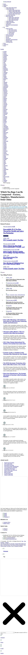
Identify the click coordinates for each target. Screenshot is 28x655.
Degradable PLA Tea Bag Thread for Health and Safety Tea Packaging (13, 231)
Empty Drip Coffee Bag (14, 17)
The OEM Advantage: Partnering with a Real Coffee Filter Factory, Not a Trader (14, 363)
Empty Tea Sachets (8, 471)
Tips (22, 541)
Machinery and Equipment (11, 39)
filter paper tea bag (13, 29)
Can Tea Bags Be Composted (10, 467)
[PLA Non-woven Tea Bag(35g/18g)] (6, 255)
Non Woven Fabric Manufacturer (11, 466)
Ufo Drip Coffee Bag (10, 15)
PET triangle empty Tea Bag (13, 240)
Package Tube (9, 40)
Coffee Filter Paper (10, 8)
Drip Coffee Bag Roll (13, 20)
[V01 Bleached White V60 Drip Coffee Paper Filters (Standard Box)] (9, 311)
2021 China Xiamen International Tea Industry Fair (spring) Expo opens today (14, 342)
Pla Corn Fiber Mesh (14, 206)
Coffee (4, 6)
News (4, 43)
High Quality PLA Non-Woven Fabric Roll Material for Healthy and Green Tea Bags (15, 303)
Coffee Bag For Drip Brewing (17, 207)
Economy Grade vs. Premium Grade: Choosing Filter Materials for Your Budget (15, 353)
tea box (7, 37)
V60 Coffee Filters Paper (11, 7)
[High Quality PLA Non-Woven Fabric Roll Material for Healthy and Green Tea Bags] (11, 300)
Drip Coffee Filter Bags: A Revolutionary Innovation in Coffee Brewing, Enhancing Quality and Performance (15, 321)
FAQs (4, 45)
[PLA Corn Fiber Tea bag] (9, 288)
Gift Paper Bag (9, 42)
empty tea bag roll (10, 34)
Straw (7, 26)
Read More (5, 235)
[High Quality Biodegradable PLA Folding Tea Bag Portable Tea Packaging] (11, 249)
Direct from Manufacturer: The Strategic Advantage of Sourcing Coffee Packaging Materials (14, 375)
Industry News (6, 523)
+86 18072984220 (11, 537)
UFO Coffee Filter (23, 206)
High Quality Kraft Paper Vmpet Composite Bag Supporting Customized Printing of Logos (14, 286)
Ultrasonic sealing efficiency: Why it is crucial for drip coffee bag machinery (13, 332)
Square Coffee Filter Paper (14, 11)
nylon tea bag (11, 32)
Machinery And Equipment (12, 24)
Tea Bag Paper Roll (8, 473)
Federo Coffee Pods (8, 475)
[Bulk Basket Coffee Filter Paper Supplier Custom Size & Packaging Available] (16, 294)
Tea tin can (8, 38)
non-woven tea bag (13, 31)
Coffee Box (8, 23)
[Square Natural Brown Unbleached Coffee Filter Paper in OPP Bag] (9, 277)
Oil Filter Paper (6, 544)
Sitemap (7, 542)
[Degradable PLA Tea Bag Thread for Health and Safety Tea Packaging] (9, 226)
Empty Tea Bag (9, 28)
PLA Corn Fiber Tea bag (11, 290)
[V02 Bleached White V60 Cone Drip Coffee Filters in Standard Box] (9, 305)
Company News (6, 522)
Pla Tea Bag (11, 33)
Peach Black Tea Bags (9, 465)
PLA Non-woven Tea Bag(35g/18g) (10, 257)
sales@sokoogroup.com (11, 538)
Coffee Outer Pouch (10, 22)
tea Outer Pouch (9, 35)
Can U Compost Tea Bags (16, 546)
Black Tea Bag (7, 472)
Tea (4, 27)
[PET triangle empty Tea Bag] (6, 238)
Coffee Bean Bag (9, 21)
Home (4, 4)
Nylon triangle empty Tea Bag (13, 268)
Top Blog (5, 530)
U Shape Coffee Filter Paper (15, 12)
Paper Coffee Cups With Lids (10, 470)
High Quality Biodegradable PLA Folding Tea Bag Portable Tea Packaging (14, 253)
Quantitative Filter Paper (9, 468)
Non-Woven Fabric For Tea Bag (7, 543)
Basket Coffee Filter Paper (14, 10)
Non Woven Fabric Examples (16, 544)
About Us (5, 5)
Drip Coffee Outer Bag (14, 18)
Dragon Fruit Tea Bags (9, 462)
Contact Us (5, 44)
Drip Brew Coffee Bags (6, 207)
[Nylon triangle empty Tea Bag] (6, 266)
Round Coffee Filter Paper (14, 13)
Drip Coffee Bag (9, 16)
